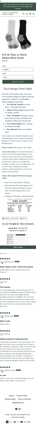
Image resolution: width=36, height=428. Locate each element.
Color (4, 73)
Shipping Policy (18, 403)
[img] (5, 259)
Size (3, 66)
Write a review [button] (18, 247)
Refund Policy (10, 399)
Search (11, 396)
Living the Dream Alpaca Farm (9, 13)
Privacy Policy (22, 396)
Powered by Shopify (18, 417)
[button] (10, 234)
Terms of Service (24, 399)
